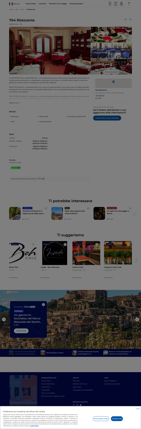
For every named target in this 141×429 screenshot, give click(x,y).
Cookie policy (34, 426)
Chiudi (138, 408)
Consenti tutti (117, 419)
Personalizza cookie (101, 419)
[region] (70, 417)
